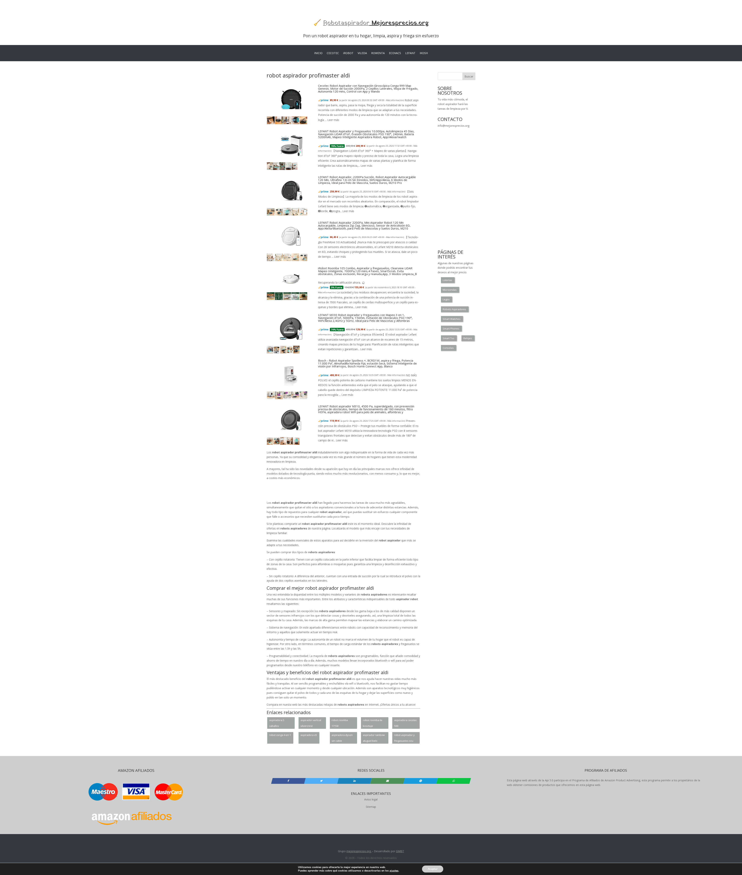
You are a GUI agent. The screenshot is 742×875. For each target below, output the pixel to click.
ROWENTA (378, 53)
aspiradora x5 (308, 735)
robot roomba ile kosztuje (372, 723)
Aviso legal (371, 799)
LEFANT (410, 53)
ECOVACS (395, 53)
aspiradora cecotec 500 (405, 723)
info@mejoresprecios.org (453, 125)
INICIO (318, 53)
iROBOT (348, 53)
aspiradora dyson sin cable (342, 737)
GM (398, 851)
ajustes (394, 870)
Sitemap (371, 807)
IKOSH (424, 53)
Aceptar (432, 869)
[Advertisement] (343, 491)
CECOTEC (333, 53)
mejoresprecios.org (358, 851)
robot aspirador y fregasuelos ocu (404, 737)
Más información (394, 100)
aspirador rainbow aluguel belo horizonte (374, 738)
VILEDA (362, 53)
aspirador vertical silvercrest (310, 723)
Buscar (469, 76)
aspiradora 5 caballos (276, 723)
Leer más (333, 120)
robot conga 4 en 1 (280, 735)
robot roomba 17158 (340, 723)
